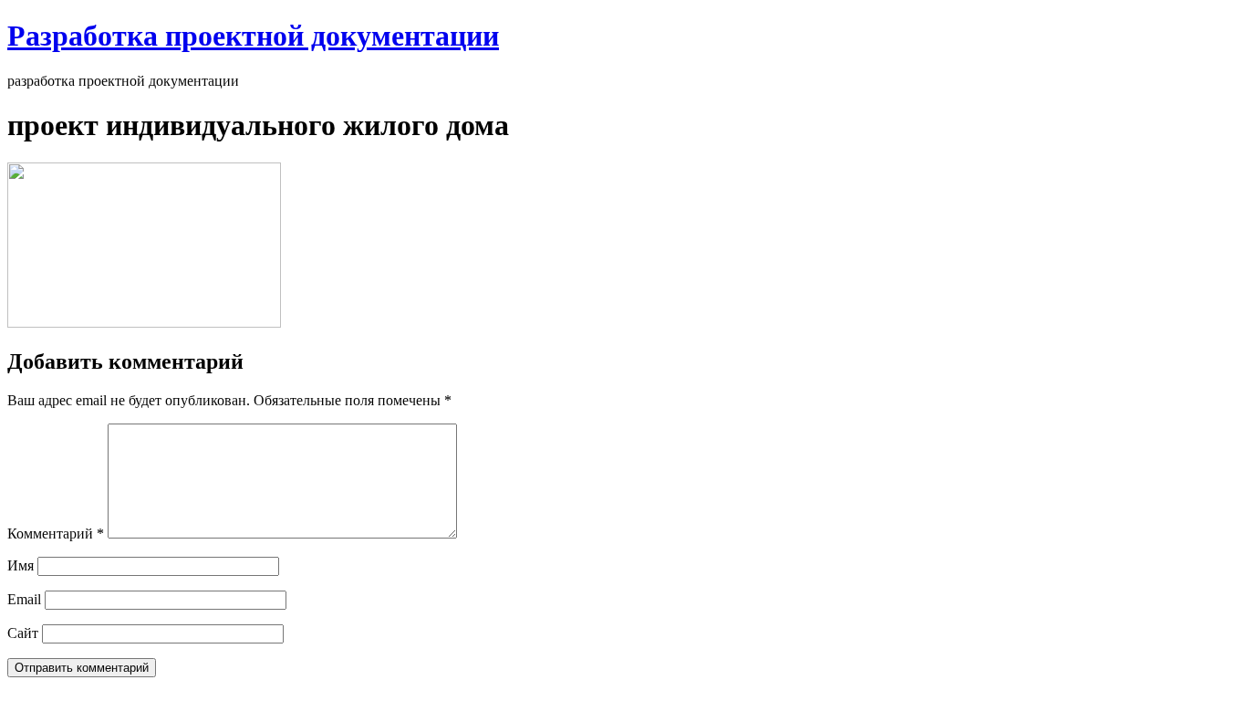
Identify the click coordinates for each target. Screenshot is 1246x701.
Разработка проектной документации (253, 35)
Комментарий (55, 533)
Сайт (22, 633)
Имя (20, 565)
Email (24, 599)
